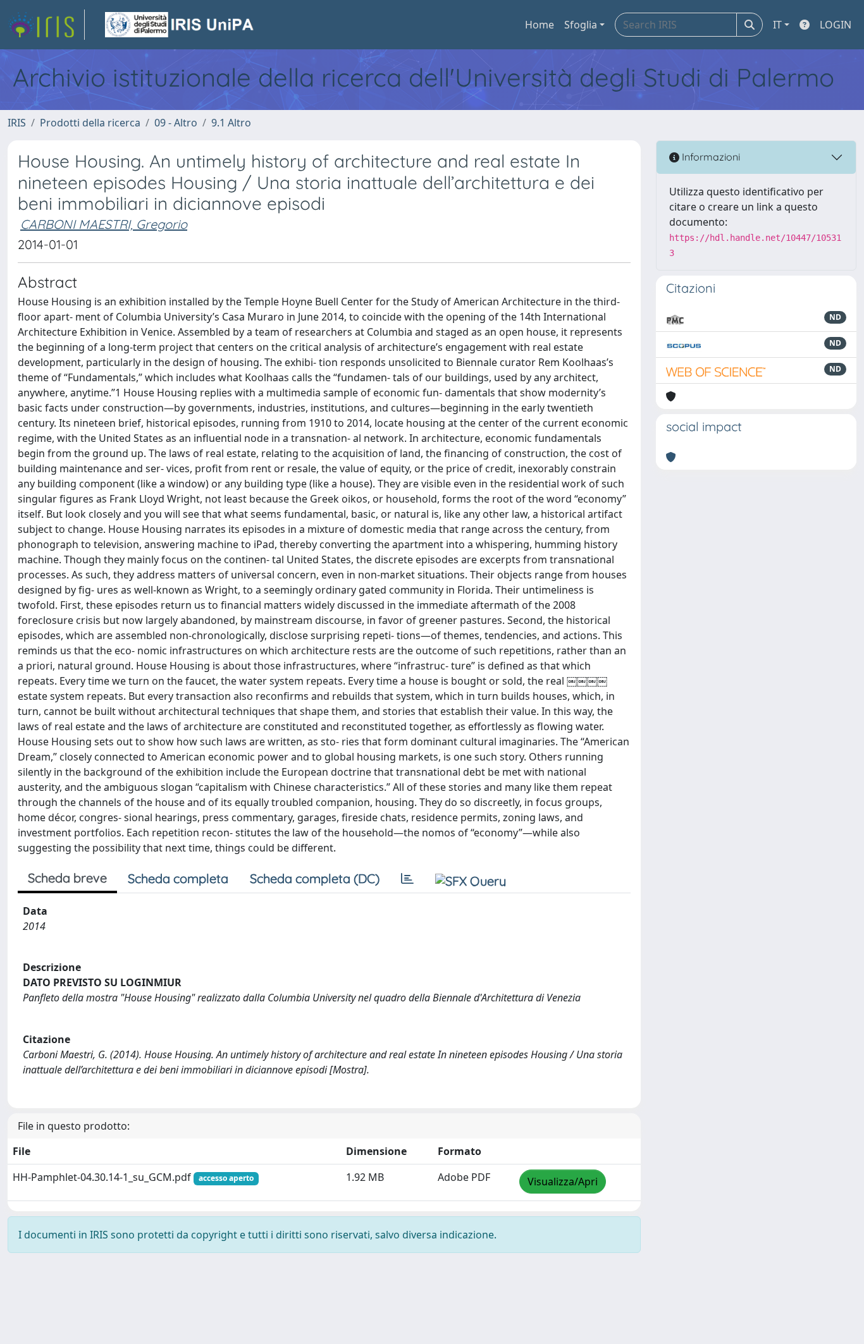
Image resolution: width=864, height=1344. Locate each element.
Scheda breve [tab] (67, 878)
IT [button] (777, 25)
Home (539, 25)
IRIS (17, 123)
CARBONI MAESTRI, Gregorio (103, 224)
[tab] (407, 878)
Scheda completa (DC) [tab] (315, 878)
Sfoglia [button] (580, 25)
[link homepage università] (180, 24)
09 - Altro (175, 123)
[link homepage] (46, 24)
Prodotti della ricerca (90, 123)
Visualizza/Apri (563, 1181)
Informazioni (709, 156)
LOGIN (835, 25)
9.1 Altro (231, 123)
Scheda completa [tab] (178, 878)
